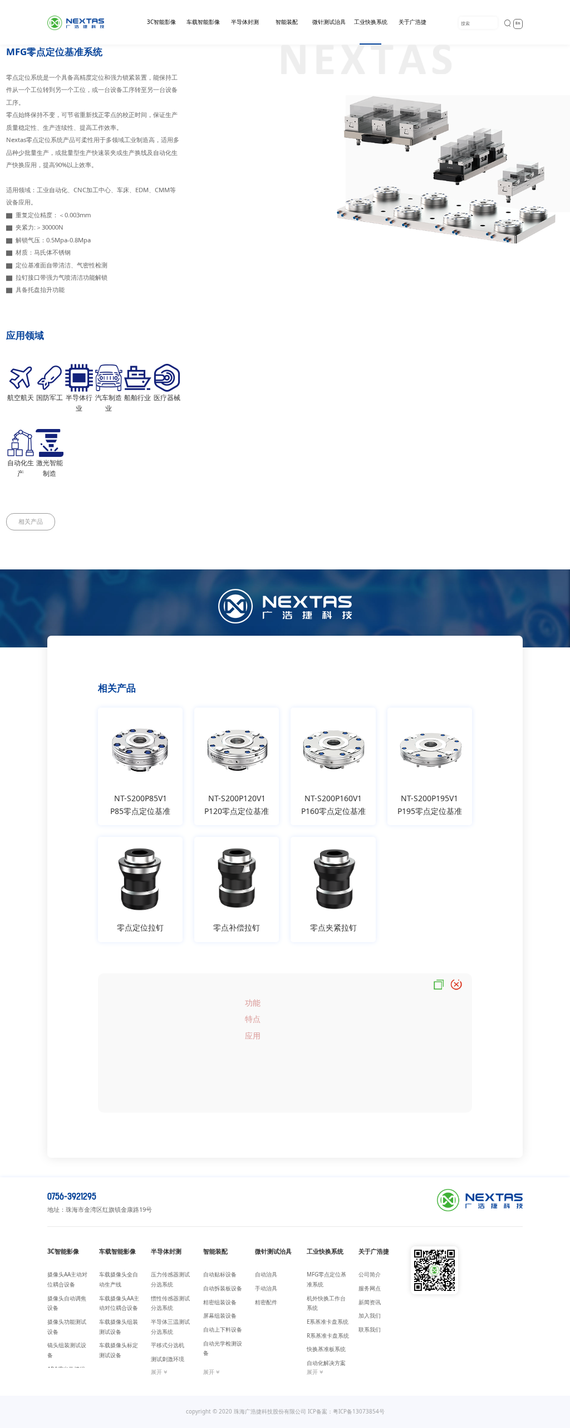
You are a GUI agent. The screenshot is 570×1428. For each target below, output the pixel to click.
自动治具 (266, 1274)
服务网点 (369, 1288)
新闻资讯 (369, 1302)
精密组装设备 (220, 1302)
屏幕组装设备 (220, 1315)
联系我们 (369, 1329)
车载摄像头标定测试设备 (118, 1350)
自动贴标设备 (220, 1274)
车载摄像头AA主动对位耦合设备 (119, 1303)
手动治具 (266, 1288)
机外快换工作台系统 (326, 1303)
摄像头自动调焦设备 (66, 1303)
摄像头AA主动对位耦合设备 (67, 1279)
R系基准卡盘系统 (328, 1335)
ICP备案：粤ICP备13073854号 (346, 1411)
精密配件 (266, 1302)
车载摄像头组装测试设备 (118, 1327)
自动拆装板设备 (222, 1288)
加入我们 (369, 1315)
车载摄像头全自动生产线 (118, 1279)
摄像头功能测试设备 (66, 1327)
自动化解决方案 (326, 1363)
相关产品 (30, 521)
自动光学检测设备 (222, 1348)
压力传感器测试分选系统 (170, 1279)
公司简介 (369, 1274)
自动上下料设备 (222, 1329)
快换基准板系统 (326, 1349)
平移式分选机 (167, 1345)
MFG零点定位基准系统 (326, 1279)
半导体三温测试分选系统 (170, 1327)
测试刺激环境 (167, 1359)
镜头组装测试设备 (66, 1350)
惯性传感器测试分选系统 (170, 1303)
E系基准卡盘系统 (327, 1321)
